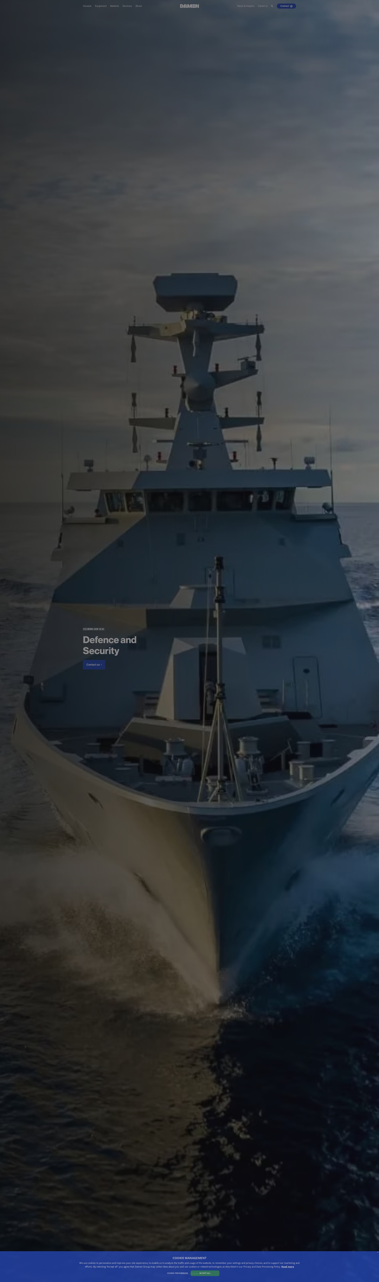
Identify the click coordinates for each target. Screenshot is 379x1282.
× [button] (378, 1252)
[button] (127, 1272)
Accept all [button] (205, 1273)
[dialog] (189, 1266)
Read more (287, 1266)
